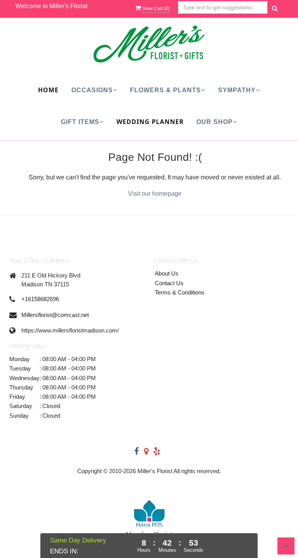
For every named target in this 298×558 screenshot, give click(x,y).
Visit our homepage (155, 193)
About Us (166, 273)
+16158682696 (40, 299)
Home (48, 90)
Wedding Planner (150, 121)
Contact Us (169, 283)
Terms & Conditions (179, 292)
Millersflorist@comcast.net (55, 315)
